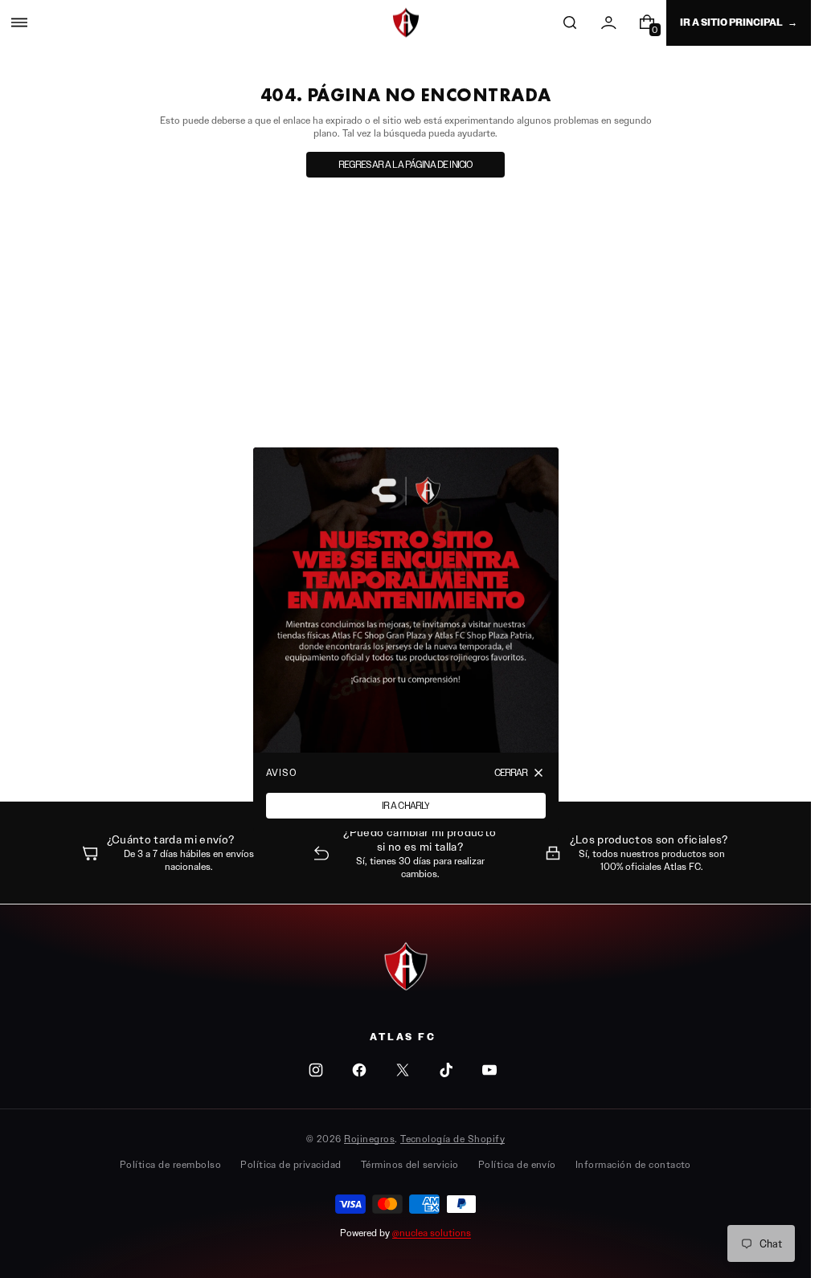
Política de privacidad (291, 1164)
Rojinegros (369, 1139)
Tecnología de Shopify (452, 1139)
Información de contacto (633, 1164)
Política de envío (517, 1164)
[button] (19, 23)
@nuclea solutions (431, 1233)
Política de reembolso (170, 1164)
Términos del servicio (410, 1164)
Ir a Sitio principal (731, 22)
